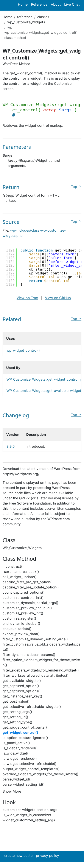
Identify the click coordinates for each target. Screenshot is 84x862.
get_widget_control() (20, 732)
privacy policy (47, 855)
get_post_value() (16, 701)
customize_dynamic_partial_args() (30, 603)
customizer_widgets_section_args (30, 810)
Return (11, 187)
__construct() (13, 566)
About (56, 4)
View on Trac (27, 298)
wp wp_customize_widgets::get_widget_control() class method (41, 32)
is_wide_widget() (16, 753)
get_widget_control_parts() (25, 727)
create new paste (18, 855)
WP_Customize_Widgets (22, 548)
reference (25, 17)
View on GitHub (58, 298)
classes (43, 17)
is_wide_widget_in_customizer (27, 815)
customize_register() (19, 618)
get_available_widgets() (22, 680)
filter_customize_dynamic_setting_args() (35, 639)
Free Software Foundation (30, 503)
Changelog (16, 415)
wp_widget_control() (23, 350)
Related (12, 319)
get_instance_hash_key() (22, 696)
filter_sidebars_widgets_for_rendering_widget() (41, 670)
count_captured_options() (24, 592)
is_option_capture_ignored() (25, 737)
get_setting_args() (17, 712)
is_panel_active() (16, 743)
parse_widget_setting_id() (24, 784)
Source (11, 221)
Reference (39, 4)
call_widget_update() (20, 577)
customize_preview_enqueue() (27, 608)
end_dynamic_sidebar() (21, 623)
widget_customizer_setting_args (29, 820)
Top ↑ (76, 186)
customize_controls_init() (23, 597)
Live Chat (72, 4)
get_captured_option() (21, 686)
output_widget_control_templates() (31, 769)
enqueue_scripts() (17, 628)
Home (23, 4)
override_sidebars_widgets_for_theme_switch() (40, 774)
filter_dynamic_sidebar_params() (29, 654)
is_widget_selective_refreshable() (29, 763)
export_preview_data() (21, 634)
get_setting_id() (15, 717)
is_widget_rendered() (20, 758)
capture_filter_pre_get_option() (28, 582)
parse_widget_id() (17, 779)
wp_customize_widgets (26, 22)
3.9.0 (10, 446)
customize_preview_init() (23, 613)
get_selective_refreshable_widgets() (32, 706)
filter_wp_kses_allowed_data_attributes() (35, 675)
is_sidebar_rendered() (20, 748)
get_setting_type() (17, 722)
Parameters (17, 146)
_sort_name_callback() (21, 571)
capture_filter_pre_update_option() (31, 587)
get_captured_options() (22, 691)
